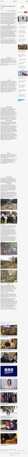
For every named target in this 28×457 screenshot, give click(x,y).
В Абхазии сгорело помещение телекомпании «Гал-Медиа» (22, 59)
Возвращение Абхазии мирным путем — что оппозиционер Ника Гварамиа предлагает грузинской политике (22, 40)
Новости (22, 43)
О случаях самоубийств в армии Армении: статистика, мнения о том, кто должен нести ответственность (9, 417)
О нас (1, 449)
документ (2, 18)
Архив (2, 4)
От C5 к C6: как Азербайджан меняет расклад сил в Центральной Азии (22, 63)
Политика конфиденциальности (11, 449)
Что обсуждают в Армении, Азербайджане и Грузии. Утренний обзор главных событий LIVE (9, 336)
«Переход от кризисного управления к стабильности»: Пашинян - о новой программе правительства (22, 55)
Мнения (22, 70)
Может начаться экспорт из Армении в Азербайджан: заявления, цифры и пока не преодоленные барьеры (9, 350)
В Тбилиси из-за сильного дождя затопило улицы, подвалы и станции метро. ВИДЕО (8, 445)
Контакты (4, 449)
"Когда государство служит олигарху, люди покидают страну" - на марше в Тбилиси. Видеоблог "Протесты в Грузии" (9, 431)
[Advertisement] (14, 315)
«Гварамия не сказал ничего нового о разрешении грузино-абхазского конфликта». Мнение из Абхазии (22, 90)
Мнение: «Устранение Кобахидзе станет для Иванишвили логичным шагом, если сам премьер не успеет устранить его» (22, 96)
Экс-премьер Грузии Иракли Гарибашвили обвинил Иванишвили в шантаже (22, 36)
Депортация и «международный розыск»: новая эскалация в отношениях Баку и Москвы (8, 404)
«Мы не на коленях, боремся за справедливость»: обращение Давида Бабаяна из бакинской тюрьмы (8, 364)
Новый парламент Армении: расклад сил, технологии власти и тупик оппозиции (22, 81)
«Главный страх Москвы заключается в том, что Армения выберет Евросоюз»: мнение (22, 78)
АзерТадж (12, 162)
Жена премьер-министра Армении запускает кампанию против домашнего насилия (9, 390)
